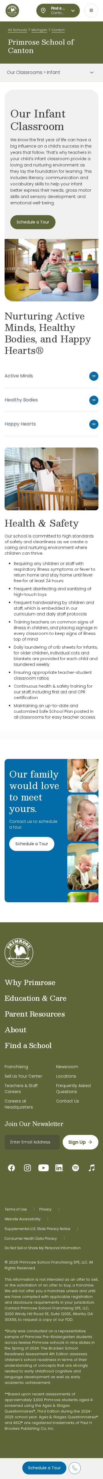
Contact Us (67, 1101)
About (15, 1029)
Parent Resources (35, 1013)
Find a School (28, 1045)
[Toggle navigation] (91, 10)
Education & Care (35, 998)
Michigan (39, 30)
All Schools (17, 30)
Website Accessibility (23, 1219)
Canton (58, 30)
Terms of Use (16, 1209)
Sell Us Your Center (23, 1076)
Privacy (45, 1209)
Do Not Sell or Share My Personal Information (43, 1248)
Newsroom (67, 1067)
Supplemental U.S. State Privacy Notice (37, 1229)
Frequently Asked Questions (73, 1088)
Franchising (16, 1067)
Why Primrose (30, 982)
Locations (66, 1076)
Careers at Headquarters (19, 1104)
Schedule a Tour (44, 1468)
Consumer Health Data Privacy (31, 1238)
